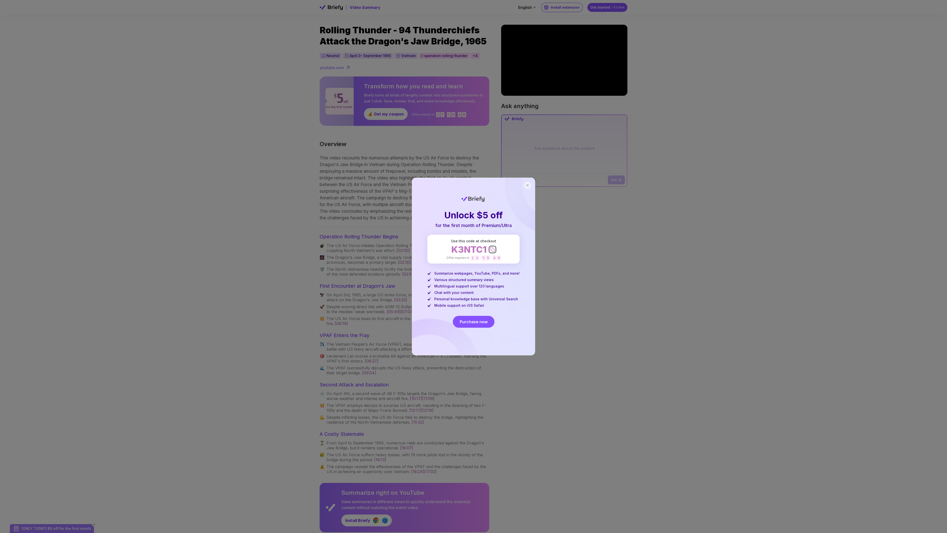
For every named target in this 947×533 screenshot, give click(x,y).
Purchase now (474, 321)
